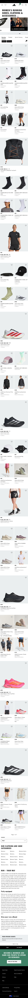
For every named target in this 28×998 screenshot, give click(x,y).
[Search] (22, 5)
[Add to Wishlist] (12, 46)
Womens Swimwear (21, 857)
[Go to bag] (25, 5)
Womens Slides (22, 864)
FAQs (15, 977)
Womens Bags (22, 854)
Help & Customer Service (19, 970)
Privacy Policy (17, 987)
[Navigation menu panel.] (2, 5)
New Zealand (16, 996)
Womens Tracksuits (12, 854)
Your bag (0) (19, 947)
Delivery (4, 977)
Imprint (15, 991)
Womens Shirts (4, 864)
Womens (3, 851)
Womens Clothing (3, 857)
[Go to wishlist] (5, 5)
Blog (3, 980)
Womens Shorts (14, 856)
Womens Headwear (21, 862)
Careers (4, 973)
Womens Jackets (3, 862)
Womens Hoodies (12, 851)
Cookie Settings (5, 987)
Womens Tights (13, 859)
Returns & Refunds (18, 973)
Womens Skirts (22, 851)
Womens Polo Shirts (13, 862)
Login (7, 947)
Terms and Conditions (6, 991)
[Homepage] (14, 5)
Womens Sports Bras (14, 865)
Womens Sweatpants (22, 859)
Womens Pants (4, 859)
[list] (14, 37)
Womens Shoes (4, 854)
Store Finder (5, 970)
